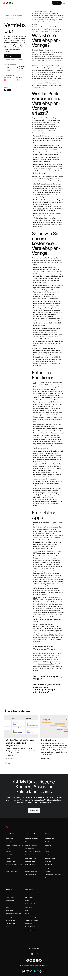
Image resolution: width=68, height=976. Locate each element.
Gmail (35, 597)
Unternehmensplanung (31, 854)
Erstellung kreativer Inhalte (31, 845)
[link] (7, 15)
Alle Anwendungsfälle (30, 874)
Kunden (27, 900)
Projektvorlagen (9, 917)
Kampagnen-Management (31, 838)
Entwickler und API (10, 923)
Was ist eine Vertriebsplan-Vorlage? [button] (46, 677)
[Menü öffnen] (64, 3)
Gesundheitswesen (50, 858)
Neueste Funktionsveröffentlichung (14, 845)
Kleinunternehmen (49, 838)
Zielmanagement (29, 848)
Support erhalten (10, 897)
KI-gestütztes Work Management (14, 864)
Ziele (34, 382)
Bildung (47, 868)
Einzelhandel (48, 861)
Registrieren (34, 810)
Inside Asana (28, 907)
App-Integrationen (10, 861)
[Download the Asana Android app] (40, 971)
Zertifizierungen (9, 903)
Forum (7, 907)
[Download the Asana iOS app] (27, 971)
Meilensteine (37, 488)
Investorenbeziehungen (31, 917)
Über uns (27, 894)
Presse (27, 913)
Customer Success (10, 920)
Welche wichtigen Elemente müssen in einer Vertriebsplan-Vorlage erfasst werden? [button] (47, 688)
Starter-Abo (8, 851)
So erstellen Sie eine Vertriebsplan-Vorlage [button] (44, 647)
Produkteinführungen (30, 858)
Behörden (47, 877)
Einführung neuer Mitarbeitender (33, 851)
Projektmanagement (10, 868)
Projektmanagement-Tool (46, 664)
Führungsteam (28, 897)
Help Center (8, 894)
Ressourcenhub (9, 910)
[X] (27, 960)
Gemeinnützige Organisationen (53, 874)
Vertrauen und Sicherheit (31, 920)
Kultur (26, 910)
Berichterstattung (38, 424)
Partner (7, 926)
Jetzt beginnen (56, 2)
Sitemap (8, 930)
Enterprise (8, 858)
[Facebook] (37, 960)
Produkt (47, 851)
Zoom (35, 551)
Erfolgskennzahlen (48, 312)
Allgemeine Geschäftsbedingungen (30, 965)
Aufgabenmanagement (31, 871)
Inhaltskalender (29, 841)
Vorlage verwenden (12, 56)
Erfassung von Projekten (31, 868)
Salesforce (36, 522)
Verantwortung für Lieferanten (32, 926)
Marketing (47, 841)
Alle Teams (48, 881)
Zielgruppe (40, 208)
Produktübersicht (10, 838)
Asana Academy (10, 900)
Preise (7, 848)
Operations (48, 845)
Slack (35, 624)
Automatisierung (38, 451)
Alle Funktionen (9, 841)
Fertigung (47, 871)
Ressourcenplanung (30, 861)
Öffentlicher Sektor (49, 864)
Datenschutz (28, 923)
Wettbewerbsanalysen (40, 218)
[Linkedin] (30, 960)
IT (45, 848)
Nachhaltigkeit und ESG (31, 930)
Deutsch (35, 954)
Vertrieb (47, 854)
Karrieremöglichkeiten (30, 903)
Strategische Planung (30, 864)
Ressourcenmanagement (12, 871)
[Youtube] (40, 960)
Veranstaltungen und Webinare (13, 913)
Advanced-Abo (9, 854)
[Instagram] (34, 960)
